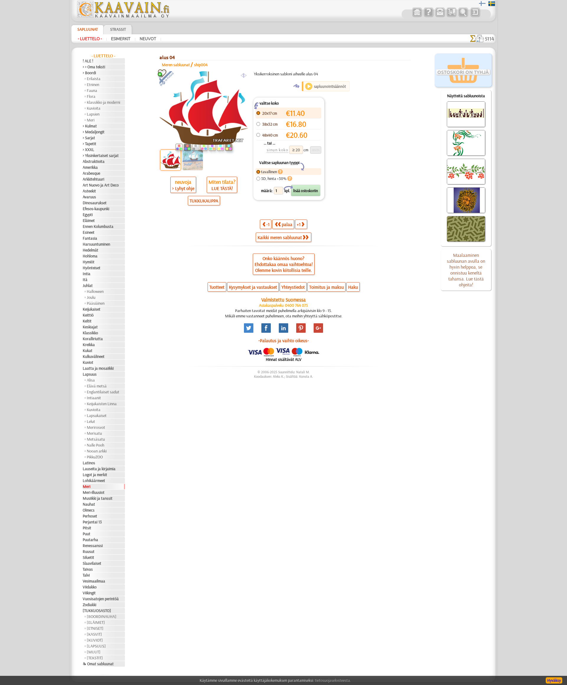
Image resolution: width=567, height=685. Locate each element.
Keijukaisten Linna (102, 403)
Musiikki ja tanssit (98, 498)
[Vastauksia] (428, 16)
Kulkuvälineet (94, 356)
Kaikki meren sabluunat (280, 237)
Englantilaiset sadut (103, 392)
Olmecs (88, 510)
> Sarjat (89, 137)
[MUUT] (93, 652)
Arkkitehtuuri (93, 179)
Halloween (95, 291)
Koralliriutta (93, 338)
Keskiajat (90, 326)
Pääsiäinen (96, 303)
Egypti (88, 214)
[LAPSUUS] (96, 646)
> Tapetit (89, 143)
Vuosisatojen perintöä (101, 598)
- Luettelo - (90, 38)
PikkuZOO (95, 457)
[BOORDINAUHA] (101, 616)
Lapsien (93, 114)
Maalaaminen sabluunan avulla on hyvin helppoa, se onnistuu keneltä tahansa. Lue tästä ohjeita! (466, 270)
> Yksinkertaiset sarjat (101, 155)
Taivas (88, 569)
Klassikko (90, 332)
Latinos (89, 462)
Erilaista (93, 78)
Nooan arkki (97, 451)
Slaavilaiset (92, 563)
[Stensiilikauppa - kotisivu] (123, 16)
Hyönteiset (91, 267)
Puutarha (90, 539)
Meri (90, 120)
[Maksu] (451, 16)
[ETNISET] (95, 628)
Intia (86, 273)
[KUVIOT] (95, 640)
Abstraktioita (94, 161)
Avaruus (89, 196)
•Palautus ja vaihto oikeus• (283, 340)
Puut (86, 533)
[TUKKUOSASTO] (97, 610)
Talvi (86, 575)
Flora (91, 96)
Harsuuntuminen (96, 244)
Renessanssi (93, 545)
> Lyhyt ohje (183, 188)
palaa (287, 224)
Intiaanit (94, 397)
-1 (268, 224)
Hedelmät (90, 250)
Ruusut (88, 551)
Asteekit (89, 191)
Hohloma (90, 256)
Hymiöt (88, 261)
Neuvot (148, 38)
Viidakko (90, 587)
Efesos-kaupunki (96, 208)
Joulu (91, 297)
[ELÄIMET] (96, 622)
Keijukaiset (91, 309)
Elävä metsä (97, 386)
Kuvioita (93, 108)
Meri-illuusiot (94, 492)
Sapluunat (87, 29)
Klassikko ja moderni (103, 102)
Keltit (87, 321)
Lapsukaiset (97, 415)
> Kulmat (90, 126)
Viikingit (89, 592)
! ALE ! (88, 61)
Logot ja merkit (95, 474)
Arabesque (91, 173)
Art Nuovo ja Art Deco (101, 185)
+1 (299, 224)
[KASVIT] (94, 634)
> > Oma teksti (94, 66)
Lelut (91, 421)
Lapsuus (90, 374)
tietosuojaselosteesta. (333, 680)
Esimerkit (121, 38)
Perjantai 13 (92, 522)
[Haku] (463, 16)
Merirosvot (96, 427)
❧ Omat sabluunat (98, 663)
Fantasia (90, 238)
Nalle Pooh (95, 445)
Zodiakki (89, 604)
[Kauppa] (417, 16)
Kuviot (88, 362)
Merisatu (94, 433)
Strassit (118, 29)
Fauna (92, 90)
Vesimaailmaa (94, 581)
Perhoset (90, 516)
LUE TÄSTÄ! (222, 188)
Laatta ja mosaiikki (98, 368)
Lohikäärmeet (94, 480)
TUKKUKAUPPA (204, 201)
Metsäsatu (96, 439)
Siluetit (88, 557)
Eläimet (89, 220)
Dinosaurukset (95, 202)
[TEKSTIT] (95, 657)
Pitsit (87, 527)
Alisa (91, 380)
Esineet (88, 232)
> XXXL (88, 149)
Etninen (93, 84)
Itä (85, 279)
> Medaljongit (94, 131)
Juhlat (88, 285)
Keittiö (88, 315)
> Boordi (89, 72)
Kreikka (89, 344)
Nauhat (89, 504)
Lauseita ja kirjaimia (99, 468)
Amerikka (90, 167)
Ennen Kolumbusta (98, 226)
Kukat (87, 350)
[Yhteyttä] (440, 16)
